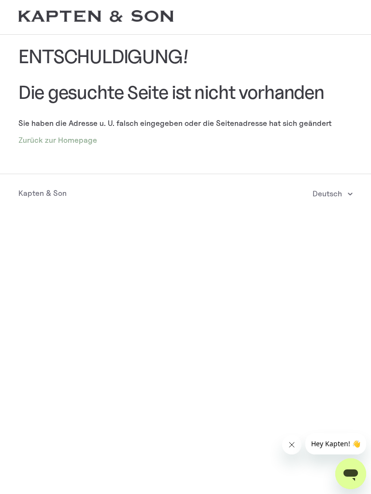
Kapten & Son (42, 193)
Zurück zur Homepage (57, 140)
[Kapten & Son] (95, 19)
